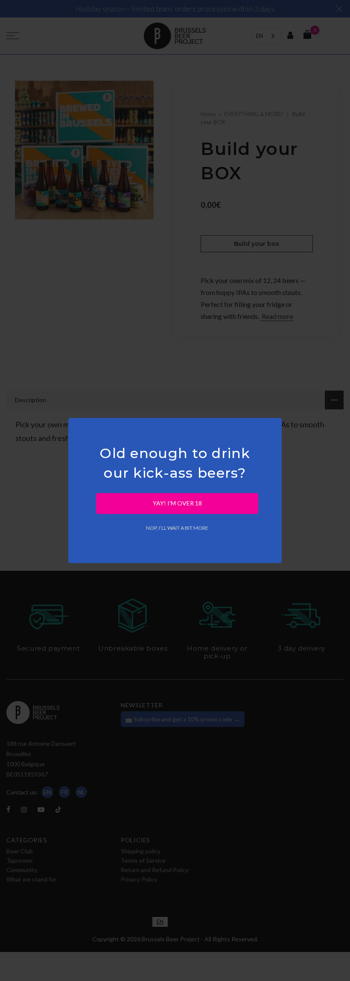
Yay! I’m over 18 (177, 503)
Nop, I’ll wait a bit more (177, 528)
